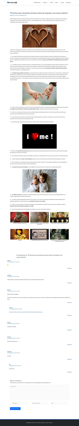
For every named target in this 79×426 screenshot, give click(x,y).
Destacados (68, 2)
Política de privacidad (35, 422)
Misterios (45, 2)
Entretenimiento (37, 2)
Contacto (51, 422)
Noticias (62, 2)
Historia (51, 2)
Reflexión (12, 15)
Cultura (56, 2)
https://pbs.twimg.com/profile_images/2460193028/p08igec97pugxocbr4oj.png (25, 312)
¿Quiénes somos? (44, 422)
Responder (69, 268)
